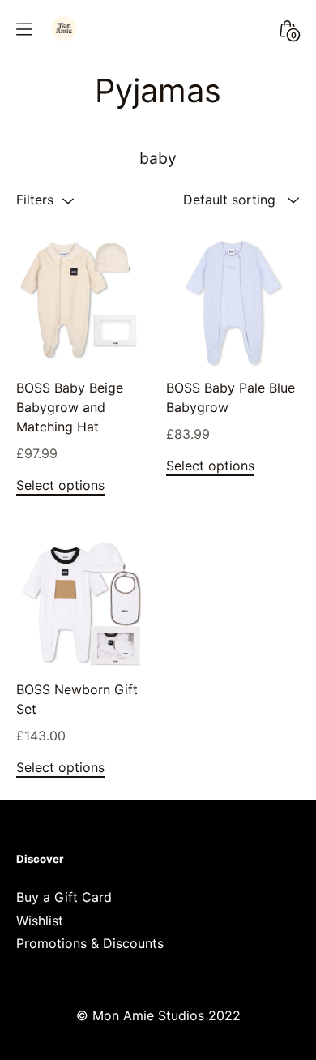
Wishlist (39, 920)
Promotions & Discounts (90, 943)
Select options (60, 485)
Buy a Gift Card (64, 897)
